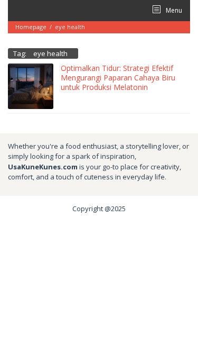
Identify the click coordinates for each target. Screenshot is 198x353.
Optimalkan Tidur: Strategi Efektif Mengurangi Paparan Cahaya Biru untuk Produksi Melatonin (118, 77)
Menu (173, 10)
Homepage (30, 27)
